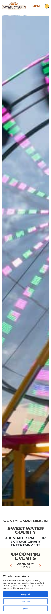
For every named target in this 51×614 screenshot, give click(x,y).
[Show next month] (39, 565)
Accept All (25, 594)
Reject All (25, 608)
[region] (25, 593)
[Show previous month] (11, 565)
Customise (25, 601)
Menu (37, 6)
